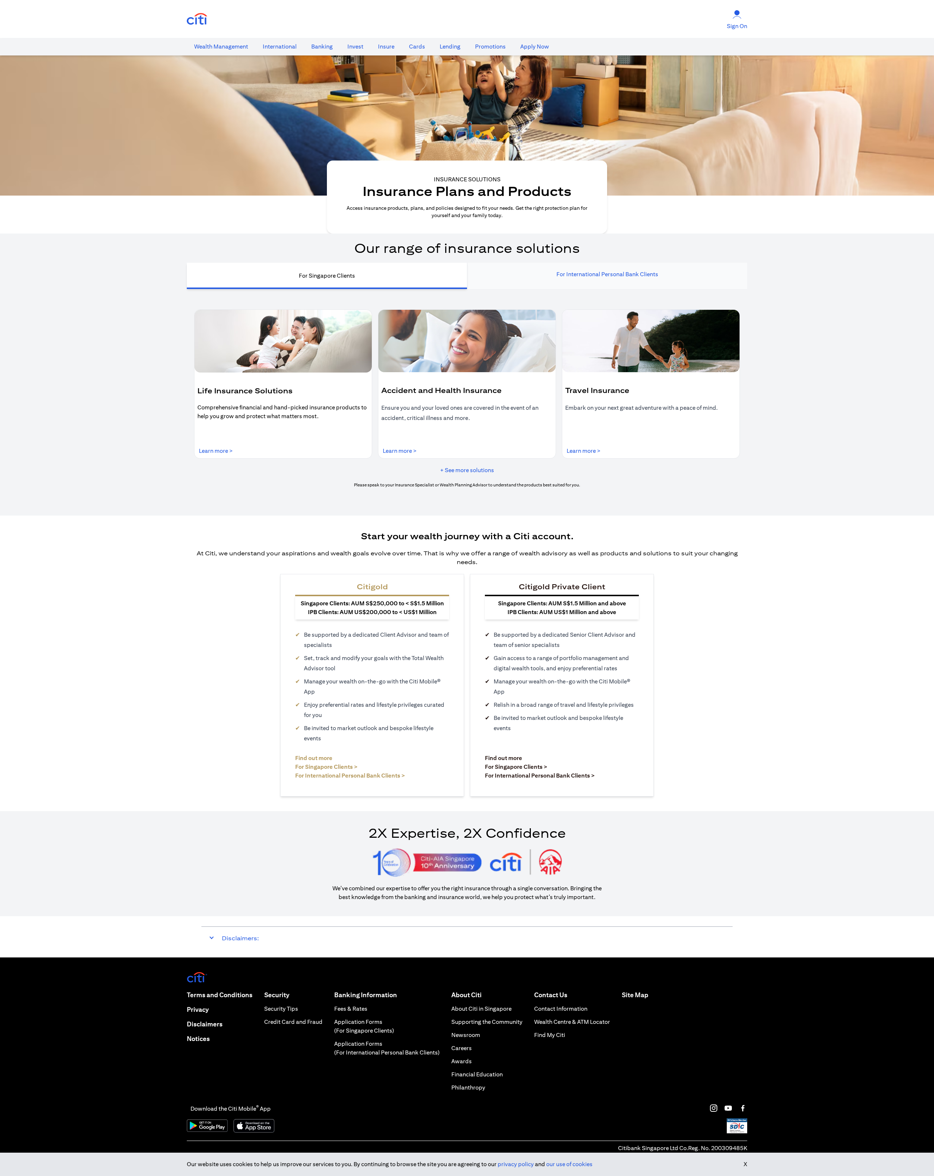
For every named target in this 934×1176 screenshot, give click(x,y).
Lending (450, 46)
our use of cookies (569, 1164)
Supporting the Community (486, 1021)
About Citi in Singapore (481, 1008)
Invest (355, 46)
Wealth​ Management (221, 46)
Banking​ (322, 46)
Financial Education (477, 1074)
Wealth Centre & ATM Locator (572, 1021)
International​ (280, 46)
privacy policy (516, 1164)
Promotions (490, 46)
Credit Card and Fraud (293, 1021)
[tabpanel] (467, 398)
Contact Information (560, 1008)
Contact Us (550, 995)
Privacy (198, 1009)
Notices (198, 1038)
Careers (461, 1048)
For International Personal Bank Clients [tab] (607, 274)
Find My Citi (549, 1035)
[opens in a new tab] (197, 19)
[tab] (221, 46)
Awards (461, 1061)
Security (276, 995)
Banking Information (365, 995)
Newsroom (465, 1035)
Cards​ (417, 46)
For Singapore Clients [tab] (327, 275)
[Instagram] (713, 1108)
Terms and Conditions (219, 995)
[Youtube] (728, 1108)
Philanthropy (468, 1087)
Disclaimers (205, 1024)
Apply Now (534, 46)
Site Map (635, 995)
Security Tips (281, 1008)
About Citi (466, 995)
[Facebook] (742, 1108)
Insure (386, 46)
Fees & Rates (350, 1008)
